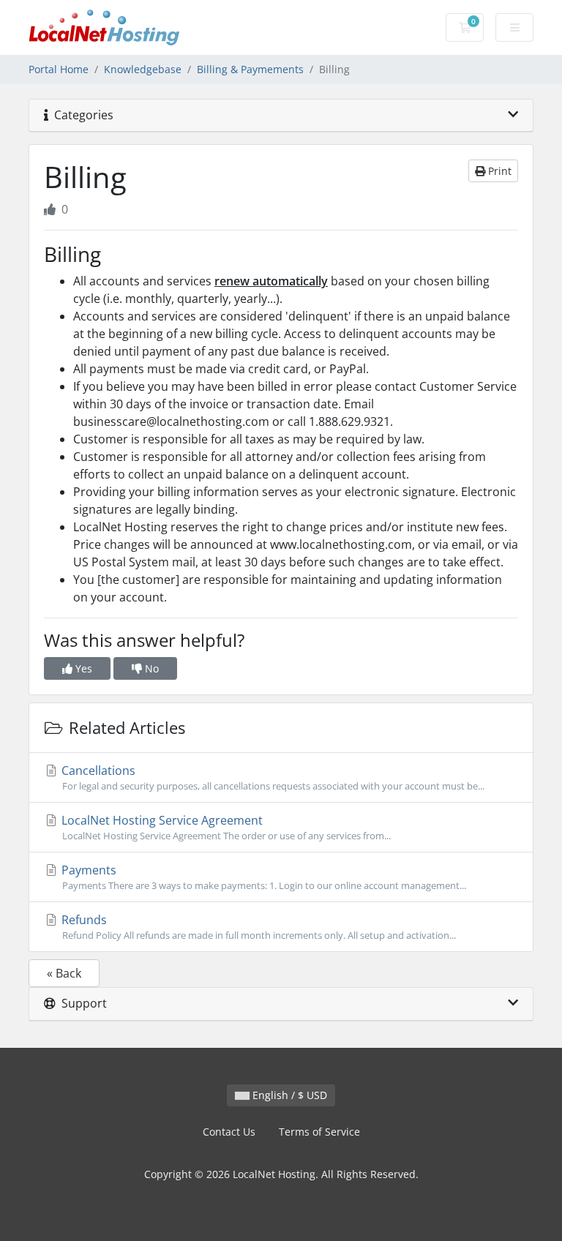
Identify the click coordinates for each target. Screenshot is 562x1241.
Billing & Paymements (250, 69)
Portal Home (59, 69)
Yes (82, 668)
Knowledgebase (142, 69)
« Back (64, 973)
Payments (262, 877)
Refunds (257, 927)
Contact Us (229, 1132)
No (150, 668)
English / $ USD (288, 1095)
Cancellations (271, 777)
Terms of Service (319, 1132)
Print (498, 171)
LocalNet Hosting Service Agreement (225, 827)
